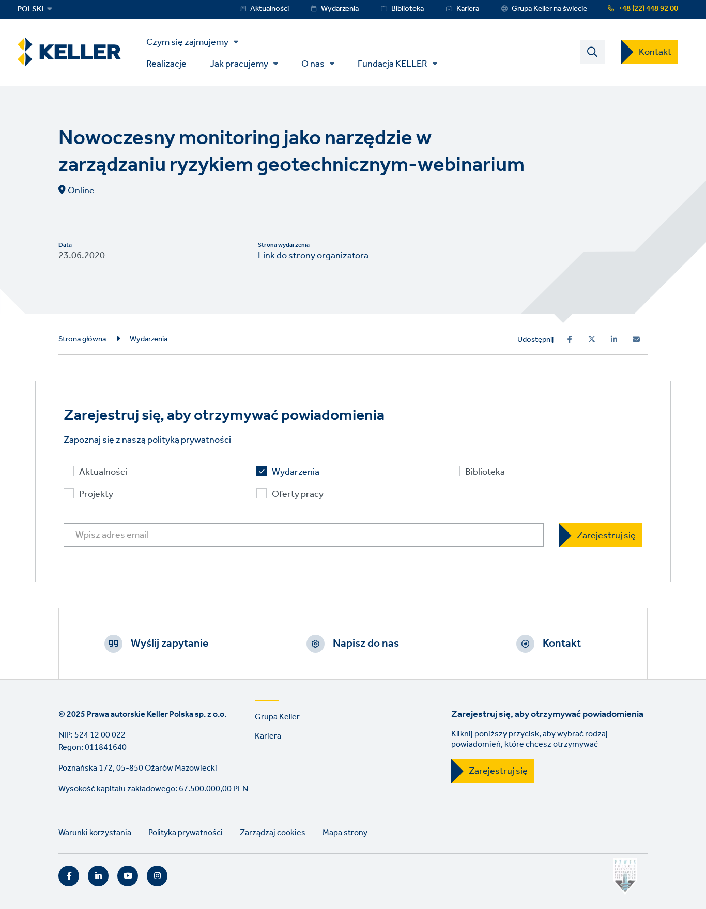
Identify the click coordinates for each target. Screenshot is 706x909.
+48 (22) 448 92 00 (648, 9)
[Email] (636, 339)
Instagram (157, 876)
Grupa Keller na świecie (549, 9)
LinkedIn (98, 876)
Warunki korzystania (94, 833)
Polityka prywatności (185, 833)
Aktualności (269, 9)
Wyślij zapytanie (169, 643)
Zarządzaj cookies (272, 833)
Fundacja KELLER (392, 64)
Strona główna (82, 339)
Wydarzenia (340, 9)
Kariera (467, 9)
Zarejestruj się (498, 771)
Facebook (68, 876)
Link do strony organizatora (313, 255)
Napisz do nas (366, 643)
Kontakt (655, 52)
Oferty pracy (298, 494)
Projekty (96, 494)
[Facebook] (569, 339)
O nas (313, 64)
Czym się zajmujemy (187, 42)
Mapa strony (345, 833)
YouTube (127, 876)
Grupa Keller (277, 717)
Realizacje (166, 63)
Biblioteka (407, 9)
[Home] (69, 52)
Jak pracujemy (239, 64)
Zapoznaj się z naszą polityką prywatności (147, 440)
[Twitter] (591, 339)
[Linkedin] (614, 339)
